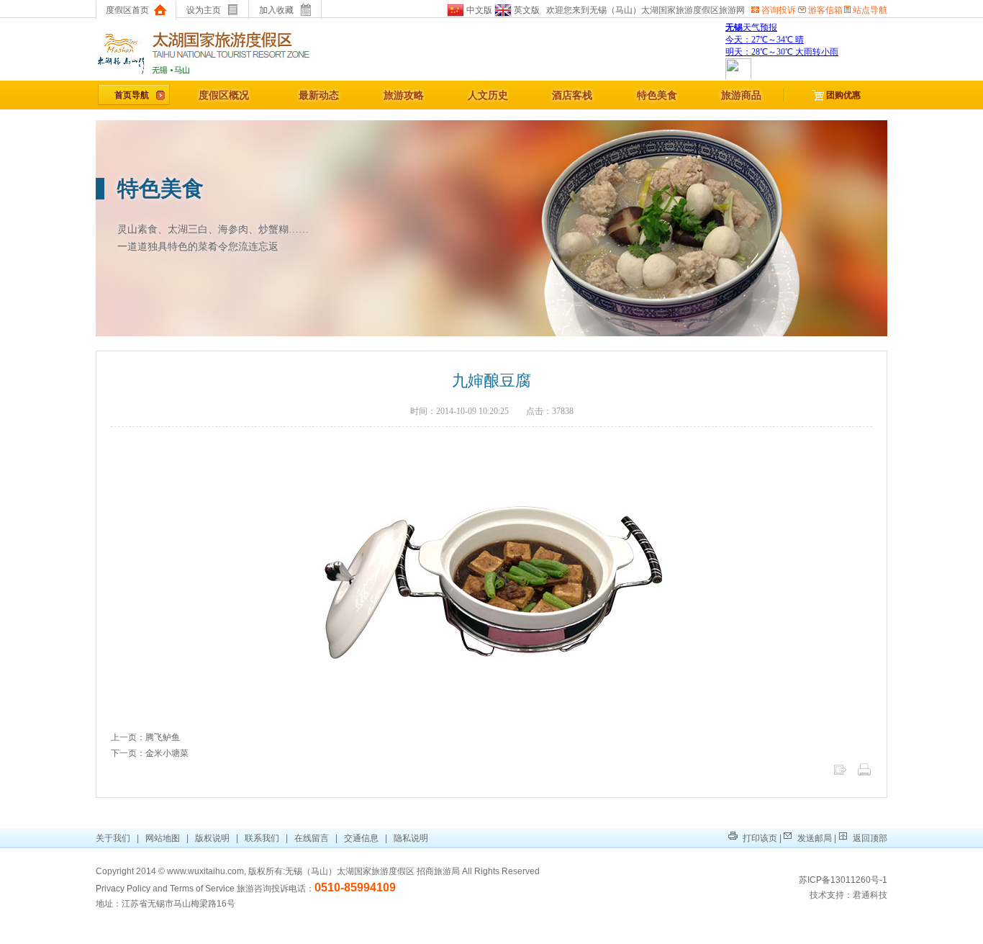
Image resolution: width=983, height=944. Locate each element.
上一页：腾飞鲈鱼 (145, 737)
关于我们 (114, 838)
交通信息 (361, 838)
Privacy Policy (123, 889)
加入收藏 (276, 10)
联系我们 (262, 838)
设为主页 (203, 10)
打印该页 (758, 838)
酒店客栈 (572, 95)
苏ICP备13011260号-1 (843, 880)
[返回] (840, 774)
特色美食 (657, 95)
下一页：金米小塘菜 (150, 753)
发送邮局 (813, 838)
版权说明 (212, 838)
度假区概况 (224, 95)
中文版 (478, 10)
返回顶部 (869, 838)
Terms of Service (202, 889)
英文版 (526, 10)
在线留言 (311, 838)
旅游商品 (741, 95)
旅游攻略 (404, 95)
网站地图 (162, 838)
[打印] (864, 774)
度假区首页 (127, 10)
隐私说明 (411, 838)
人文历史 (488, 95)
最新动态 (319, 95)
